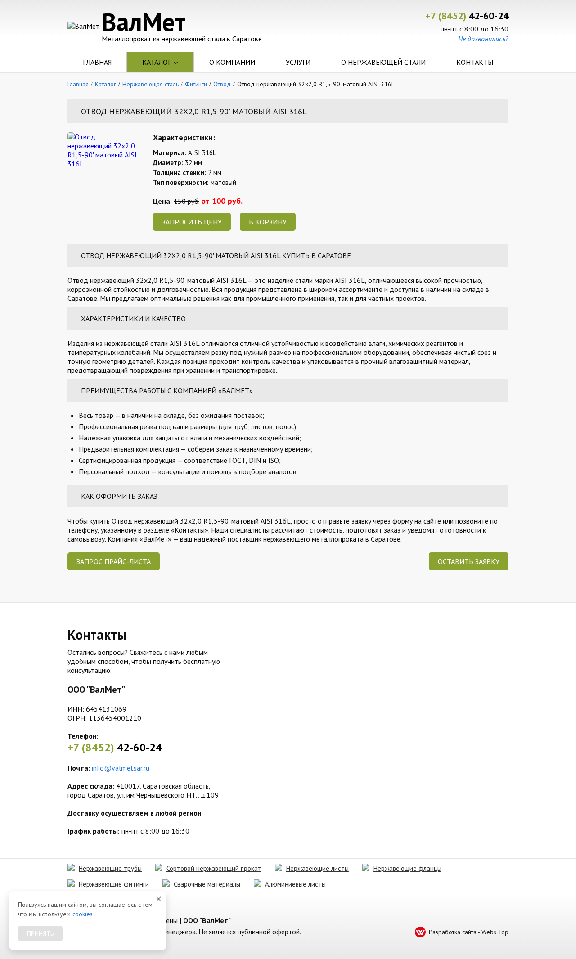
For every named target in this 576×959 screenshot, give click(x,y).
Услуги (298, 62)
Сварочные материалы (207, 884)
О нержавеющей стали (383, 62)
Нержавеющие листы (317, 868)
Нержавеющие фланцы (407, 868)
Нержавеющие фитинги (114, 884)
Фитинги (196, 84)
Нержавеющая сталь (150, 84)
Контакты (474, 62)
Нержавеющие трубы (110, 868)
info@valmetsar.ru (120, 767)
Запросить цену (192, 221)
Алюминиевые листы (295, 884)
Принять (40, 933)
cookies (82, 914)
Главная (97, 62)
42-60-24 (466, 15)
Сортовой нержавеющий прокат (213, 868)
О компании (232, 62)
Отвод (222, 84)
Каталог (156, 62)
